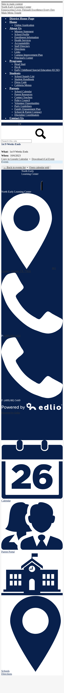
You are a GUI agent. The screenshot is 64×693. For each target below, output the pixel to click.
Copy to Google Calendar (14, 159)
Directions (19, 49)
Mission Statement (23, 31)
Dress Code (20, 82)
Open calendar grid (39, 167)
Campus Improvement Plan (28, 55)
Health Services (22, 40)
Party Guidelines (23, 106)
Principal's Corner (23, 57)
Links (17, 52)
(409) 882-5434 (12, 335)
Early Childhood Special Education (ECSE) (37, 70)
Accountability (22, 43)
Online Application (24, 25)
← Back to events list (14, 167)
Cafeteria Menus (23, 85)
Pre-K (17, 67)
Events (4, 162)
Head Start (19, 64)
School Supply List (24, 76)
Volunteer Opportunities (26, 103)
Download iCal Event (43, 159)
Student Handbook (24, 79)
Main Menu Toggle (11, 12)
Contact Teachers (23, 97)
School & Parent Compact (28, 112)
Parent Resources (23, 94)
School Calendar (23, 91)
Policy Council (22, 100)
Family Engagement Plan (27, 109)
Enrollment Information (26, 37)
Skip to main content (12, 4)
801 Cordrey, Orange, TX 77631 (28, 270)
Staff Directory (22, 46)
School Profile (21, 34)
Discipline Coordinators (26, 115)
